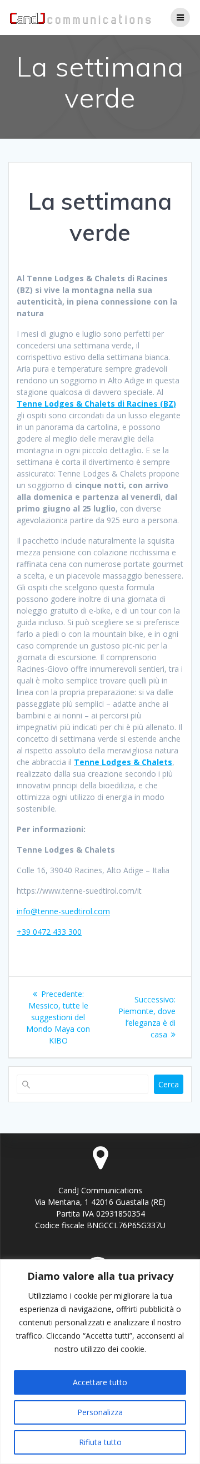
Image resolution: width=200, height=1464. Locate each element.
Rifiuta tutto (100, 1442)
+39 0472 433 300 (49, 931)
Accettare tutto (100, 1382)
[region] (100, 1361)
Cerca (168, 1084)
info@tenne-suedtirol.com (63, 911)
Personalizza (100, 1412)
